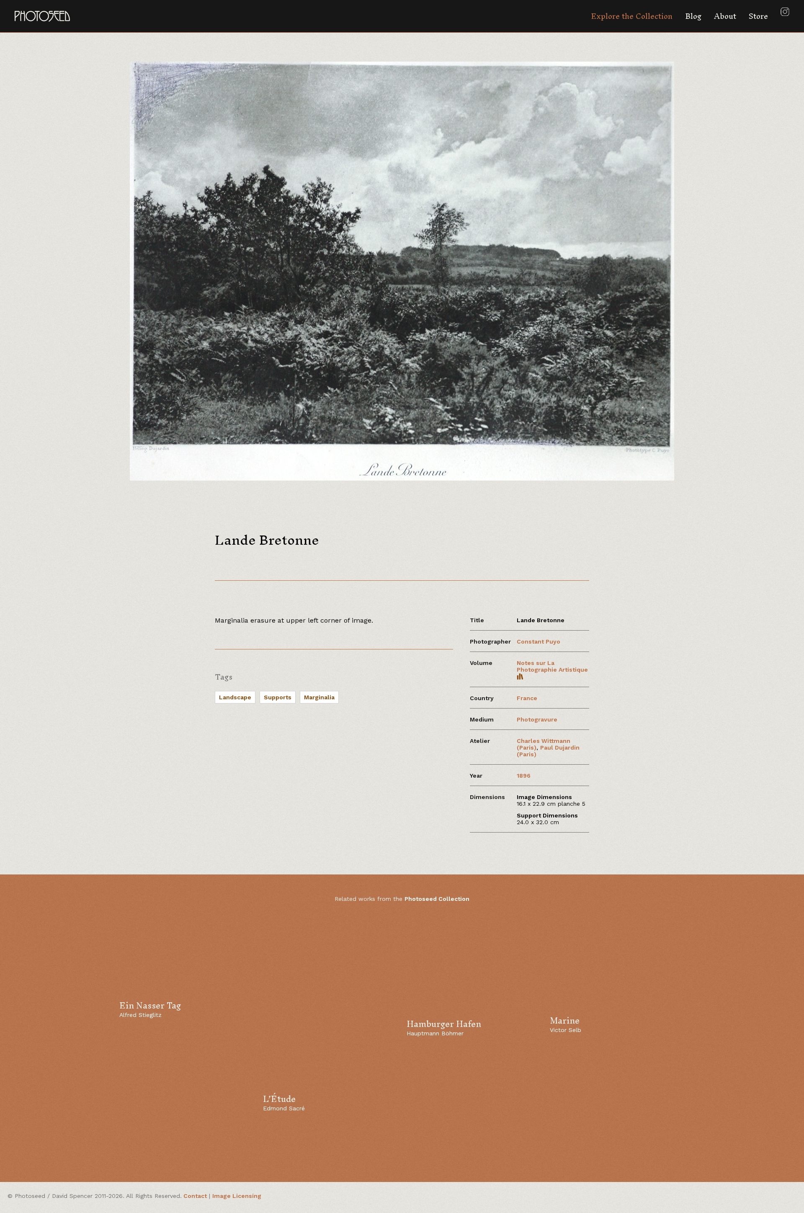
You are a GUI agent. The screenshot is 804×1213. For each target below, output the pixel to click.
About (725, 16)
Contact (195, 1195)
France (527, 698)
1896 (524, 775)
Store (758, 16)
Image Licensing (236, 1195)
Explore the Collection (632, 16)
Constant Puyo (538, 641)
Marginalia (319, 697)
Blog (693, 16)
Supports (277, 697)
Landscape (235, 697)
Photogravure (537, 719)
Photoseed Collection (437, 898)
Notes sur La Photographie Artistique (552, 666)
